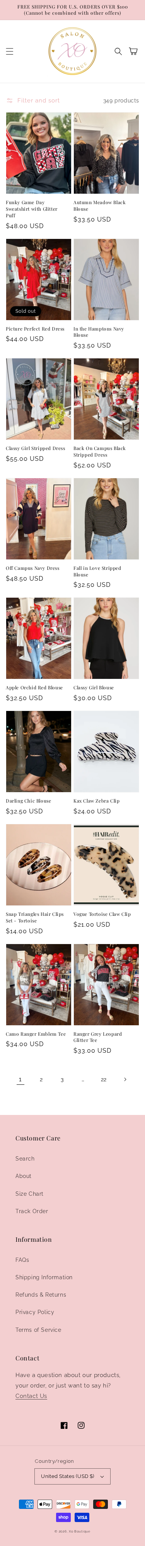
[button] (9, 51)
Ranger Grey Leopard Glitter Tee (97, 1037)
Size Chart (29, 1194)
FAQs (22, 1260)
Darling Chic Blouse (28, 801)
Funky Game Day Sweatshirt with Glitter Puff (32, 208)
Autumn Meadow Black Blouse (99, 205)
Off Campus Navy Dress (33, 568)
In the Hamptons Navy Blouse (98, 332)
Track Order (31, 1211)
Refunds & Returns (40, 1295)
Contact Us (31, 1396)
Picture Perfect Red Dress (35, 329)
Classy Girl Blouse (93, 687)
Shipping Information (44, 1277)
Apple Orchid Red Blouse (34, 687)
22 (104, 1079)
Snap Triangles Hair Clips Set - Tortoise (35, 917)
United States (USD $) (67, 1476)
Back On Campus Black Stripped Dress (99, 451)
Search (25, 1159)
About (23, 1176)
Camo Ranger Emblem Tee (36, 1034)
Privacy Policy (34, 1312)
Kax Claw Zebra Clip (96, 801)
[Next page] (124, 1079)
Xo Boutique (79, 1531)
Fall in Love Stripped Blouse (97, 571)
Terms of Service (38, 1330)
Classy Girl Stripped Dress (35, 448)
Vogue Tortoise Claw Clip (102, 914)
